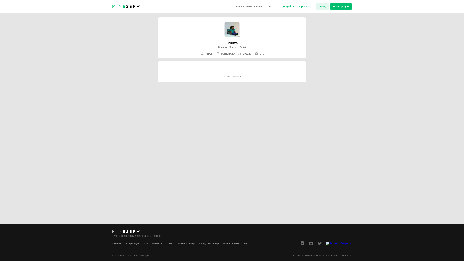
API (245, 243)
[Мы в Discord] (311, 244)
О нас (169, 243)
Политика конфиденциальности (307, 255)
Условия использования (339, 255)
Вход (323, 6)
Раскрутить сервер (249, 6)
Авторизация (132, 243)
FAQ (271, 6)
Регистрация (341, 6)
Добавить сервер (186, 243)
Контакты (157, 243)
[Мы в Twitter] (320, 244)
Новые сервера (231, 243)
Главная (116, 243)
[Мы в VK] (302, 244)
